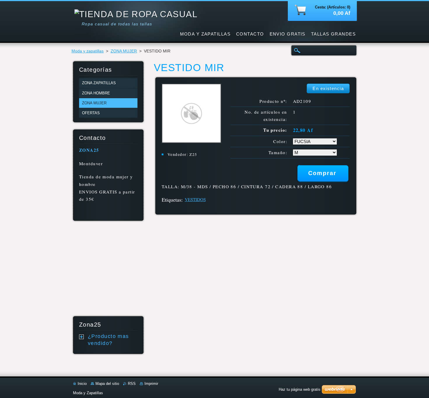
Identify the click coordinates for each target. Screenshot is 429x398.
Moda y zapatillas (88, 51)
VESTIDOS (195, 199)
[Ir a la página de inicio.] (136, 14)
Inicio (82, 383)
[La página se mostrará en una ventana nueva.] (191, 141)
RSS (132, 383)
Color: (280, 141)
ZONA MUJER (124, 51)
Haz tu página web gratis (299, 389)
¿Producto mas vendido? (108, 339)
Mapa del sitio (107, 383)
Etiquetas (171, 199)
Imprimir (151, 383)
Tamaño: (277, 152)
